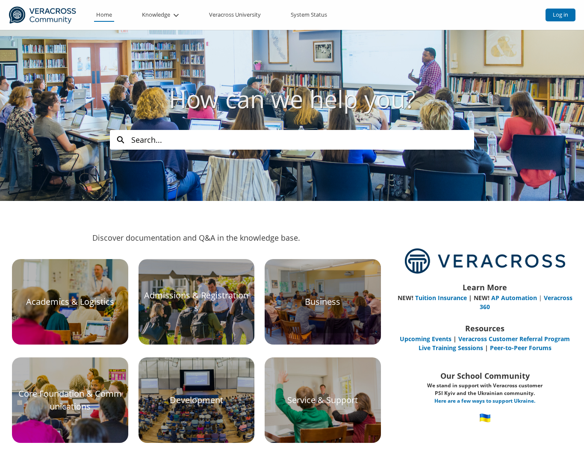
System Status (309, 14)
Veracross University (235, 14)
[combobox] (302, 140)
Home (104, 14)
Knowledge (156, 14)
